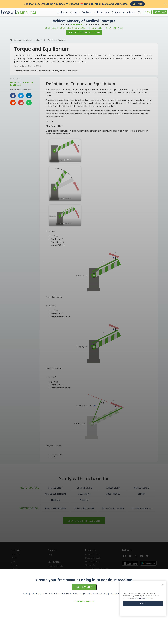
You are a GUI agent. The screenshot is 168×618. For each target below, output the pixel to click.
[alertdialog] (84, 4)
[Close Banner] (165, 4)
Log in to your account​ (84, 601)
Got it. (143, 603)
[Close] (163, 584)
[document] (84, 309)
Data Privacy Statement (144, 598)
